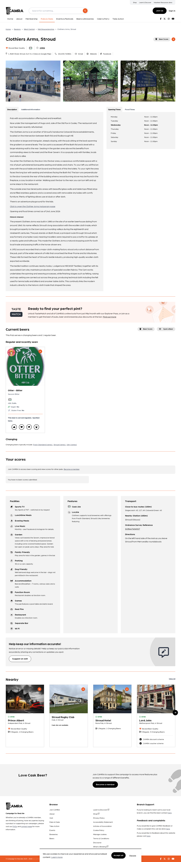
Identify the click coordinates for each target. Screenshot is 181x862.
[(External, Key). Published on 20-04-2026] (69, 716)
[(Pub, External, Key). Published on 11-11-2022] (156, 716)
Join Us (159, 10)
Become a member (72, 469)
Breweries (53, 834)
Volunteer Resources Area (163, 2)
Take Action (54, 826)
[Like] (14, 427)
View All (172, 679)
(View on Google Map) (42, 54)
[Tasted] (36, 427)
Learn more (57, 857)
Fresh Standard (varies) (43, 444)
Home (8, 29)
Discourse (97, 842)
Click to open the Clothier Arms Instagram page (32, 206)
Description (12, 109)
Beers (51, 838)
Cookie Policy (98, 830)
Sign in (172, 10)
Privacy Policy (99, 818)
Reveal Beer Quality (16, 48)
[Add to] (173, 39)
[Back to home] (14, 10)
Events (52, 830)
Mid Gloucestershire (46, 29)
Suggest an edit (20, 658)
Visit (51, 818)
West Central (29, 29)
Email (80, 54)
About (51, 814)
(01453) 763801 (64, 54)
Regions (17, 29)
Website (93, 54)
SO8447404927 (132, 529)
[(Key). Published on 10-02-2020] (112, 716)
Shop (135, 2)
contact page (26, 826)
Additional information (30, 109)
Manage (132, 855)
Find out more (109, 316)
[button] (175, 712)
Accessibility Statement (103, 822)
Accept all (118, 855)
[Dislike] (29, 427)
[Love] (21, 427)
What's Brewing (100, 846)
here (170, 813)
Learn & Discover (145, 2)
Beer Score (163, 39)
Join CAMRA (54, 810)
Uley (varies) (72, 444)
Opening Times (114, 109)
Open (42, 48)
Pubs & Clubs (54, 822)
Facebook (107, 54)
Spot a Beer (168, 329)
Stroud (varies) (60, 444)
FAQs (14, 826)
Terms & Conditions (101, 838)
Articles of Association (102, 826)
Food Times (130, 109)
